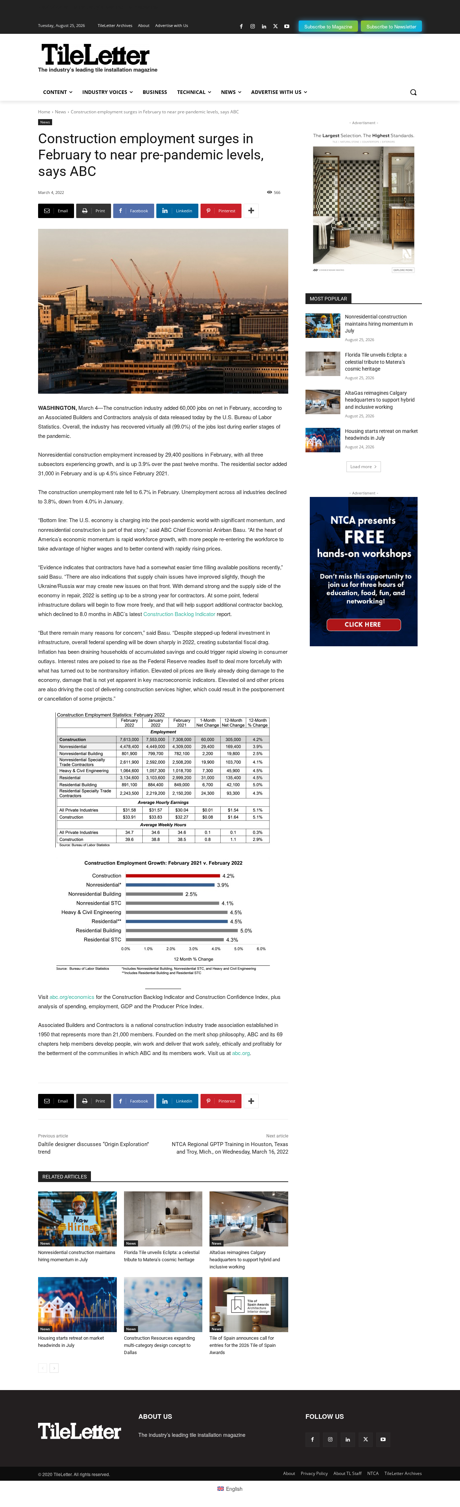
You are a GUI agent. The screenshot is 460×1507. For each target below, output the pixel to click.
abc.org (241, 1052)
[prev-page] (42, 1368)
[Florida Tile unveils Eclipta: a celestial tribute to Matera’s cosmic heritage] (163, 1218)
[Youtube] (286, 26)
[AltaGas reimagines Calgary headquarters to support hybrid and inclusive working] (249, 1218)
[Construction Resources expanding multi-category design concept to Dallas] (163, 1304)
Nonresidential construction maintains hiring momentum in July (379, 324)
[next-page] (54, 1368)
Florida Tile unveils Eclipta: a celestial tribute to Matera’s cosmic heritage (376, 362)
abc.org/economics (72, 996)
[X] (275, 26)
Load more (361, 466)
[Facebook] (241, 26)
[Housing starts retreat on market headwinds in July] (77, 1304)
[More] (251, 211)
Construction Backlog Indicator (179, 613)
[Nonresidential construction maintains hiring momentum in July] (77, 1218)
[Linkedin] (264, 26)
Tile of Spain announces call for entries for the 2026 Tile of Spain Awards (243, 1345)
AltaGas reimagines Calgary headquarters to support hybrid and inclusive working (245, 1260)
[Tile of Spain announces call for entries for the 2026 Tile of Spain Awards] (249, 1304)
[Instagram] (253, 26)
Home (44, 112)
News (60, 112)
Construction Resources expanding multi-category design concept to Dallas (159, 1345)
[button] (413, 92)
